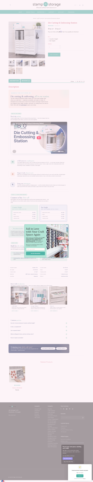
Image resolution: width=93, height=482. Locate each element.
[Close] (67, 225)
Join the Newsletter (35, 253)
